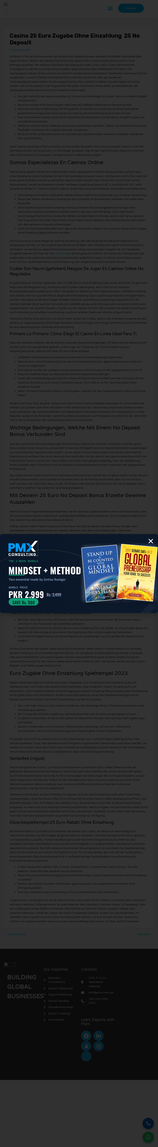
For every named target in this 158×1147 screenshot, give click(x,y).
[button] (151, 541)
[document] (79, 573)
